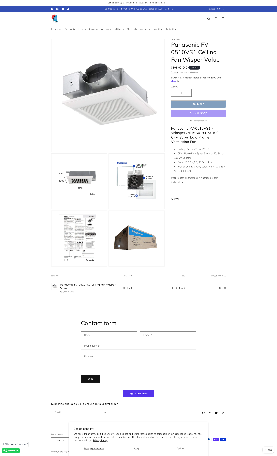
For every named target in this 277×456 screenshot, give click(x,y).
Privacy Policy (100, 440)
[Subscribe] (104, 412)
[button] (75, 29)
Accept (137, 448)
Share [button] (176, 198)
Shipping (174, 72)
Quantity (174, 86)
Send (90, 378)
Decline (180, 448)
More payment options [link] (198, 121)
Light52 (61, 452)
